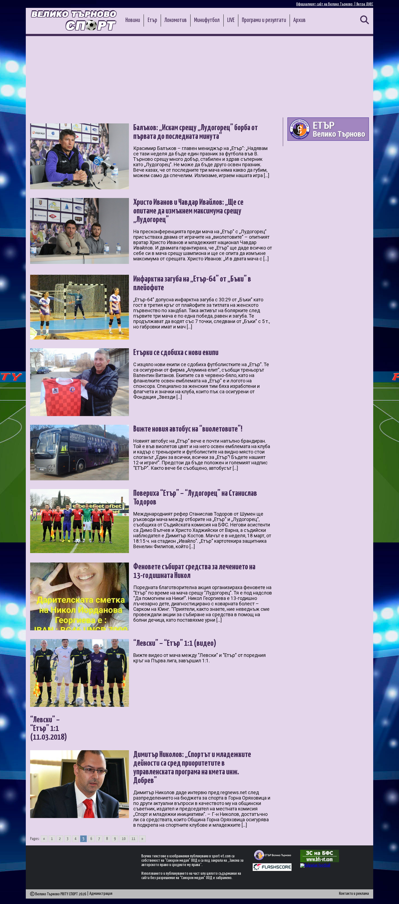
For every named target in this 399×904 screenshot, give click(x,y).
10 (124, 839)
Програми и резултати (264, 20)
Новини (132, 20)
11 (133, 839)
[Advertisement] (199, 77)
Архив (299, 20)
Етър (152, 20)
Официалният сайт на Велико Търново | (326, 4)
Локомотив (175, 20)
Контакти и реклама (354, 894)
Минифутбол (207, 20)
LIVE (231, 20)
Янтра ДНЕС (364, 4)
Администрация (100, 894)
